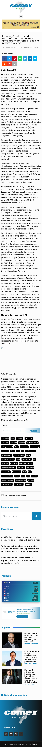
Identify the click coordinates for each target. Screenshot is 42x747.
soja (28, 476)
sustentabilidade (21, 480)
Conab (28, 455)
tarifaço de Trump (7, 484)
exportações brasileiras (8, 468)
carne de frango (35, 447)
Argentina (22, 443)
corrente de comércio (8, 459)
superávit (34, 476)
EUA (34, 459)
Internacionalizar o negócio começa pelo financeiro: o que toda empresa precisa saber (31, 656)
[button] (21, 16)
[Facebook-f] (21, 734)
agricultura (19, 438)
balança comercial (32, 443)
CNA (18, 451)
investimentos (6, 472)
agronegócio (28, 438)
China (12, 451)
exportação (5, 463)
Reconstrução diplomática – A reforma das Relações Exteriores (31, 637)
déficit (18, 459)
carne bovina (24, 447)
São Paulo (31, 480)
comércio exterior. (19, 455)
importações (30, 468)
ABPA (12, 438)
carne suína (5, 451)
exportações (13, 463)
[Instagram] (16, 734)
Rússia (17, 476)
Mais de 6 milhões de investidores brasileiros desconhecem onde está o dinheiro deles (30, 676)
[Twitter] (11, 734)
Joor (14, 291)
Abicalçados (5, 438)
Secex (23, 476)
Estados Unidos (26, 459)
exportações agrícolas (25, 463)
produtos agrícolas (7, 476)
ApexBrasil (14, 443)
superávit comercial (7, 480)
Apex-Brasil (5, 443)
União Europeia (18, 484)
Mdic (29, 472)
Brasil (16, 447)
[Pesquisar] (36, 516)
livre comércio (16, 472)
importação (20, 468)
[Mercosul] (28, 484)
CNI (22, 451)
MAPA (24, 472)
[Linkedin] (6, 734)
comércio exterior (31, 451)
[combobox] (16, 516)
